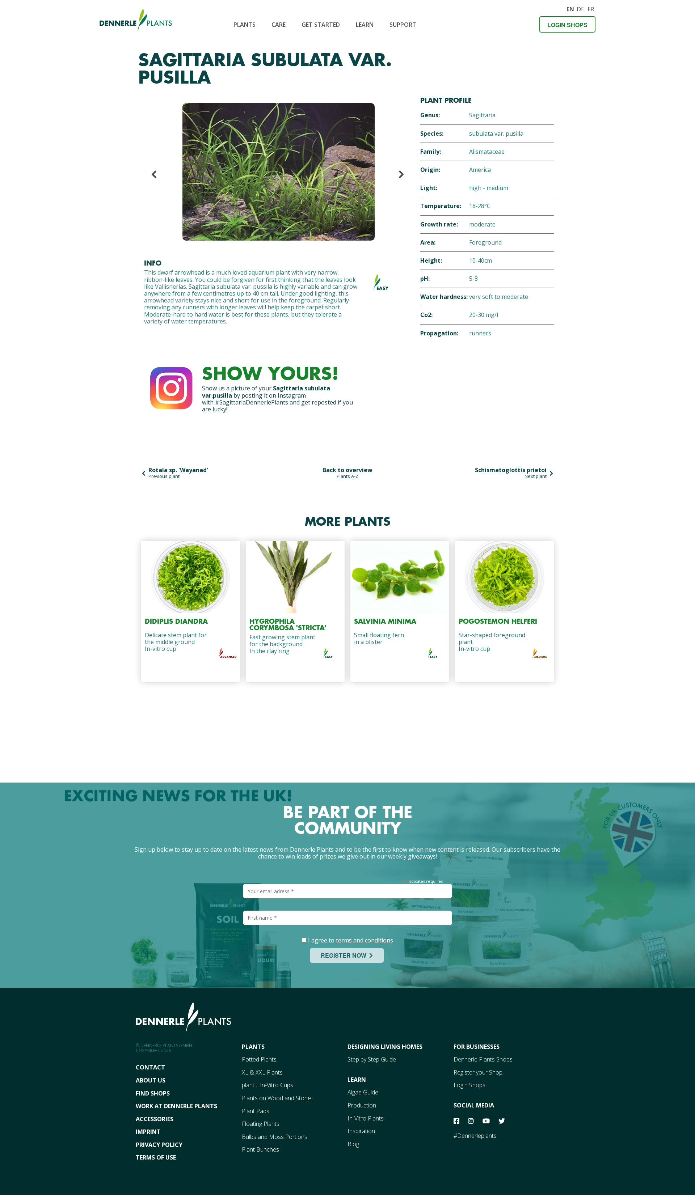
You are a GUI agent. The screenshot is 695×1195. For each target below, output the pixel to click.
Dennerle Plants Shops (483, 1059)
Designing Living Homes (385, 1047)
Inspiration (361, 1131)
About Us (150, 1080)
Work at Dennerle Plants (176, 1106)
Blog (353, 1144)
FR (590, 8)
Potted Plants (259, 1059)
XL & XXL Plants (262, 1072)
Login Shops (567, 25)
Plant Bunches (260, 1149)
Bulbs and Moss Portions (274, 1137)
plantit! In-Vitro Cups (267, 1085)
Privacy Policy (159, 1145)
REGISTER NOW (345, 955)
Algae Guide (363, 1092)
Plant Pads (255, 1111)
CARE (278, 25)
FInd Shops (153, 1093)
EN (570, 8)
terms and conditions (364, 940)
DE (580, 8)
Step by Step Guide (372, 1059)
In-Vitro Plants (366, 1118)
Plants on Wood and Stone (276, 1098)
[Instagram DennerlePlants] (171, 386)
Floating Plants (260, 1124)
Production (362, 1105)
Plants (244, 25)
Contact (150, 1067)
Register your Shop (478, 1072)
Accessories (154, 1119)
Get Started (321, 25)
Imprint (148, 1132)
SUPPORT (402, 25)
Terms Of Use (156, 1157)
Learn (365, 25)
